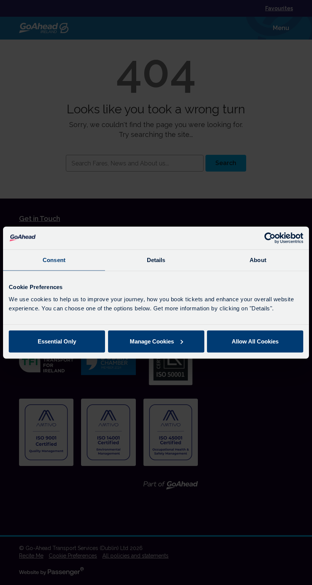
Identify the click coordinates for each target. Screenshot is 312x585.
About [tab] (258, 260)
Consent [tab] (54, 260)
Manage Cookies (152, 341)
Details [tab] (156, 260)
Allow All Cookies (255, 341)
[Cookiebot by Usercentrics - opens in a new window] (270, 238)
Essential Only (57, 341)
